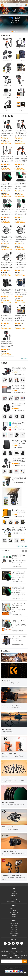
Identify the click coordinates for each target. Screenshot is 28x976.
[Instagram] (9, 943)
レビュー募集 (14, 935)
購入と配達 (14, 927)
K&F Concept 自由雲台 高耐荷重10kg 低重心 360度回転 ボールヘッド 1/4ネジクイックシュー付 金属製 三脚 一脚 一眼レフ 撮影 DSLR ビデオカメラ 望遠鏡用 (19, 369)
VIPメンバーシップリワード (14, 901)
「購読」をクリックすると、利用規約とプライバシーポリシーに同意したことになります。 (14, 956)
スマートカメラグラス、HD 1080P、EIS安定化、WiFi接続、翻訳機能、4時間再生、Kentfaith (19, 529)
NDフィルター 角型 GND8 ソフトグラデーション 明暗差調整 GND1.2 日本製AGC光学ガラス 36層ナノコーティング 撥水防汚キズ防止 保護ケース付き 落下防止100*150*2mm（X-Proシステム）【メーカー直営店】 (18, 387)
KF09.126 (14, 614)
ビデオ (14, 897)
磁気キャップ (15, 560)
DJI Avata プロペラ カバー (7, 826)
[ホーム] (2, 5)
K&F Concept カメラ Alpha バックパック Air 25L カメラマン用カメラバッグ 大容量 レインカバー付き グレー (19, 442)
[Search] (21, 5)
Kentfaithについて (6, 680)
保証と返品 (14, 929)
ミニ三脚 (14, 588)
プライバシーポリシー (14, 923)
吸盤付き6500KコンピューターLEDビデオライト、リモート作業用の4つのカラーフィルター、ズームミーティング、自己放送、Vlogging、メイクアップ (19, 424)
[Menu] (17, 5)
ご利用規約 (14, 925)
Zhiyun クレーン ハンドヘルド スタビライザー (12, 875)
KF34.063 (14, 573)
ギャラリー (14, 899)
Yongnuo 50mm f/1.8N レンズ (9, 851)
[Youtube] (17, 943)
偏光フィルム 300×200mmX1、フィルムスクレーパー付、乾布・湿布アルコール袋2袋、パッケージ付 (19, 511)
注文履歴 (14, 910)
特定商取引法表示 (14, 933)
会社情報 (14, 891)
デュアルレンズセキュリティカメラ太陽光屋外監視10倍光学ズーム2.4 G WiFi (19, 479)
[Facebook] (5, 943)
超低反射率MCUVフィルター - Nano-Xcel (18, 601)
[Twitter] (13, 943)
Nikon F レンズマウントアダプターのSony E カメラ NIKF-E (18, 405)
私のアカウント (14, 908)
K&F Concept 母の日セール (8, 802)
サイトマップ (14, 895)
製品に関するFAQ (14, 912)
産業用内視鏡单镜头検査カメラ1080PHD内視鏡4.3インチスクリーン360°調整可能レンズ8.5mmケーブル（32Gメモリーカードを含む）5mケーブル (19, 460)
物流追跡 (14, 916)
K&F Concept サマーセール (8, 778)
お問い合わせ (14, 893)
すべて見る (24, 358)
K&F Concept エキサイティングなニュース (11, 705)
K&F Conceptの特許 (6, 729)
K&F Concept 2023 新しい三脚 (9, 753)
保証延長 (14, 914)
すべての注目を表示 (21, 546)
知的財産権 (14, 931)
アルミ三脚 (15, 630)
